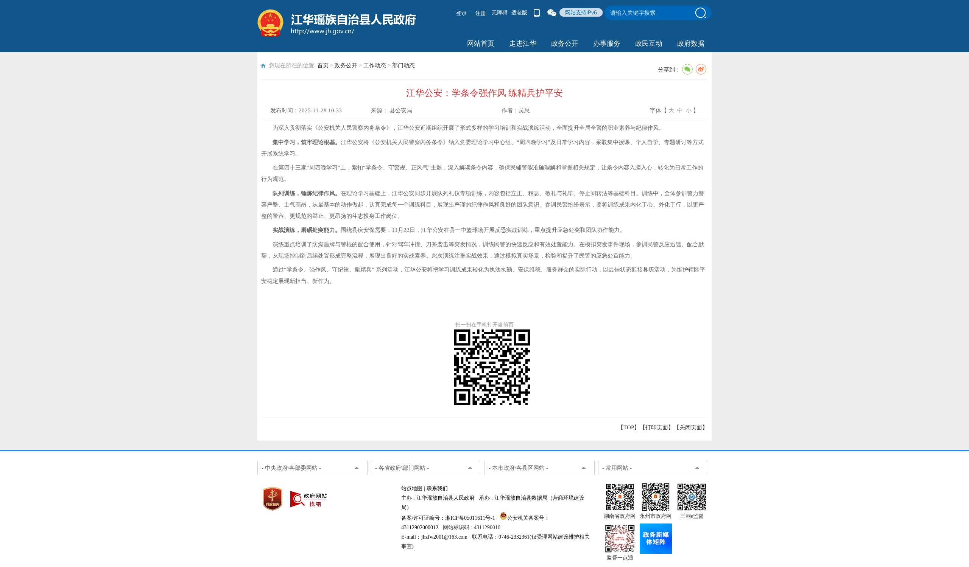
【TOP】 (629, 427)
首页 (323, 65)
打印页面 (656, 427)
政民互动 (648, 43)
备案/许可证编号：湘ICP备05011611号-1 (448, 518)
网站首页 (480, 43)
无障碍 (500, 13)
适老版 (519, 13)
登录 (461, 13)
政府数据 (690, 43)
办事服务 (606, 43)
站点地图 (411, 488)
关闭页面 (690, 427)
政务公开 (564, 43)
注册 (480, 13)
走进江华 (522, 43)
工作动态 (374, 65)
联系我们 (437, 488)
